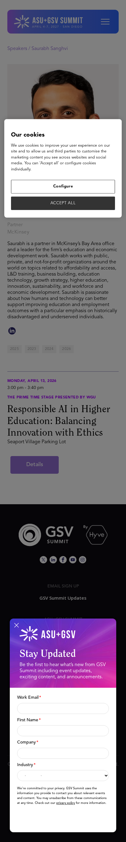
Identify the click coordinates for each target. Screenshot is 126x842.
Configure (63, 186)
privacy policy (65, 803)
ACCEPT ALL (63, 203)
